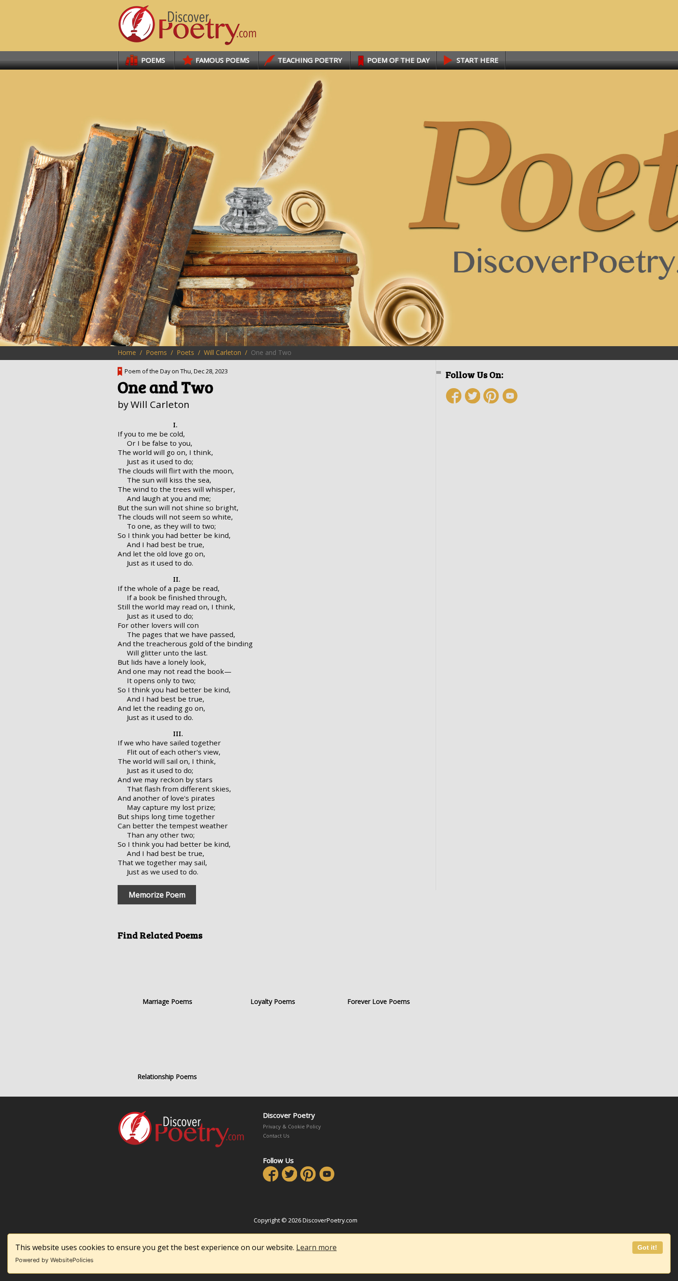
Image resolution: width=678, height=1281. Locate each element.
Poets (185, 352)
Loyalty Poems (272, 1001)
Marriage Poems (167, 1001)
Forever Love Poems (378, 1001)
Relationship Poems (167, 1076)
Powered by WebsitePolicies (54, 1260)
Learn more (316, 1247)
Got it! (647, 1247)
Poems (156, 352)
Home (127, 352)
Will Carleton (222, 352)
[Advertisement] (500, 575)
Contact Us (276, 1135)
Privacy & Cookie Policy (292, 1126)
